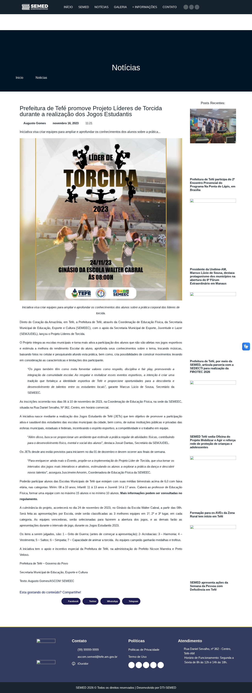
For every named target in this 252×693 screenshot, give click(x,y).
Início (68, 7)
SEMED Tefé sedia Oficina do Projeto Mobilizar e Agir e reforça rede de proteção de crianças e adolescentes (212, 442)
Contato (170, 7)
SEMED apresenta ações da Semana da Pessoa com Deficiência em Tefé (209, 586)
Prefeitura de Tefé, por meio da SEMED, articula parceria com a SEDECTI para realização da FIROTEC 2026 (211, 366)
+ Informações (144, 7)
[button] (71, 601)
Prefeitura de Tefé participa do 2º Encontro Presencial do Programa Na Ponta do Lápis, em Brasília (212, 185)
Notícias (101, 7)
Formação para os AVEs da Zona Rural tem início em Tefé (212, 514)
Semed (83, 7)
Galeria (120, 7)
